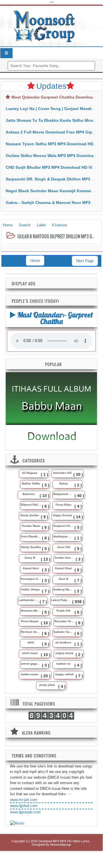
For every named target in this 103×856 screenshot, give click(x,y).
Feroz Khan (63, 504)
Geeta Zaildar (29, 515)
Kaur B (63, 578)
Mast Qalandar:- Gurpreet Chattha (54, 317)
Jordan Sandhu (64, 557)
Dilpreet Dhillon (31, 504)
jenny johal (47, 684)
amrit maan (30, 653)
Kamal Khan (63, 568)
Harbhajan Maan (63, 536)
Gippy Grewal (62, 515)
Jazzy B (29, 557)
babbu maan (29, 674)
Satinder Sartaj (63, 631)
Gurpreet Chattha (63, 525)
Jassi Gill (63, 547)
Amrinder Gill (62, 472)
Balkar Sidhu (31, 483)
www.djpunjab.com (25, 812)
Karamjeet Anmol (31, 578)
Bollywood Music (63, 494)
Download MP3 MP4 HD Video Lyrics (64, 841)
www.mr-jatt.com (23, 800)
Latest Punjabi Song (61, 600)
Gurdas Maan (31, 525)
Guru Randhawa (31, 536)
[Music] (17, 823)
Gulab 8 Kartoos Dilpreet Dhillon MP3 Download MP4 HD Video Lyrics (56, 236)
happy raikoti (64, 674)
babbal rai (63, 663)
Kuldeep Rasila (63, 589)
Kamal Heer (31, 568)
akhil (30, 642)
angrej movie (64, 653)
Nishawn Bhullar (31, 610)
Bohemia (29, 494)
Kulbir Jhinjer (30, 589)
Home (35, 260)
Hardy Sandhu (31, 547)
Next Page (85, 261)
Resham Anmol (31, 631)
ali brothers (63, 642)
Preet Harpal (30, 621)
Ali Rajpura (29, 472)
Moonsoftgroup (60, 844)
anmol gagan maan (31, 663)
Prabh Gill (63, 610)
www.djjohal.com (23, 806)
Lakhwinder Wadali (29, 600)
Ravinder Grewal (64, 621)
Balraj (63, 483)
